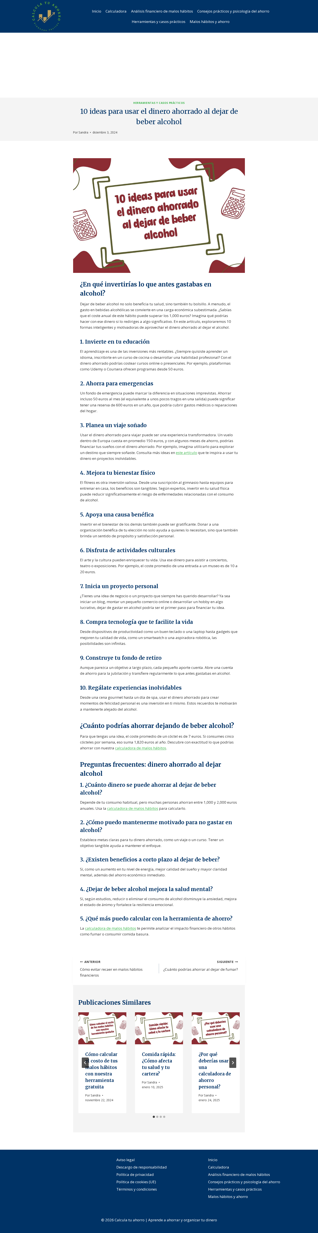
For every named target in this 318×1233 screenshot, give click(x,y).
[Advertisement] (159, 65)
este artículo (186, 452)
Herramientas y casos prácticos (158, 21)
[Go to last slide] (85, 1063)
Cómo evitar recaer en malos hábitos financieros (111, 969)
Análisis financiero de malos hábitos (162, 11)
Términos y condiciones (136, 1189)
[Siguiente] (232, 1063)
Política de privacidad (135, 1174)
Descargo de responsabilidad (141, 1167)
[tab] (154, 1117)
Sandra (83, 132)
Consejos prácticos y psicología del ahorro (233, 11)
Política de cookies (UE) (136, 1181)
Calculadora (116, 11)
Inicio (96, 11)
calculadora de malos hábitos (140, 747)
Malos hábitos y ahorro (210, 21)
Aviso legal (125, 1159)
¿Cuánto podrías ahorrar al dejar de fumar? (200, 966)
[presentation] (102, 1028)
